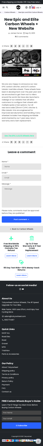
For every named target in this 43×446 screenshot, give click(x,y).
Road (4, 340)
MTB (4, 347)
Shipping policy (8, 370)
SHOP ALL (6, 333)
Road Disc (6, 336)
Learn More (11, 255)
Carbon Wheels (9, 12)
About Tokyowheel (10, 367)
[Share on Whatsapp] (23, 46)
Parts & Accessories (10, 354)
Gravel (5, 343)
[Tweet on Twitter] (15, 46)
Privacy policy (8, 377)
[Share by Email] (27, 46)
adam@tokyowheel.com (14, 316)
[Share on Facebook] (11, 46)
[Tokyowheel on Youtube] (23, 289)
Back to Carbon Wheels (21, 229)
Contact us (6, 391)
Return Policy (7, 381)
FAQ (3, 388)
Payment (6, 384)
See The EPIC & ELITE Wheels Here (19, 135)
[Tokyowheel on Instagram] (20, 289)
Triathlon (6, 350)
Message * (6, 184)
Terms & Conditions (10, 374)
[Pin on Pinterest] (19, 46)
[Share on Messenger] (31, 46)
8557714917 (8, 320)
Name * (5, 161)
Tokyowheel (28, 436)
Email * (5, 173)
